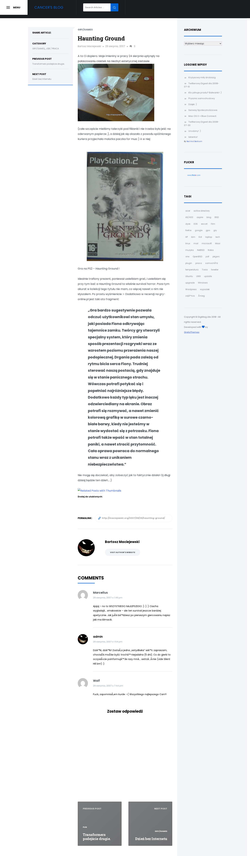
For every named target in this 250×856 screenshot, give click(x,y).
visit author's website (122, 552)
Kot (200, 237)
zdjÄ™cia (190, 295)
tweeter (214, 269)
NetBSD (200, 250)
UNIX (198, 276)
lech (217, 237)
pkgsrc (216, 256)
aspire (200, 217)
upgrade (190, 282)
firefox (188, 230)
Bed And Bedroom (194, 141)
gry (215, 230)
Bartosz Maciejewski (89, 46)
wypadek (205, 289)
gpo (208, 230)
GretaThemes (191, 332)
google (198, 230)
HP (186, 237)
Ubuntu (189, 276)
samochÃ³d (211, 263)
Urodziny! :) (194, 131)
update (208, 276)
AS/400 (189, 217)
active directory (202, 210)
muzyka (189, 250)
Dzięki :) (192, 104)
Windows (203, 282)
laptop (208, 237)
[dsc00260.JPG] (116, 92)
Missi (217, 243)
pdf (207, 256)
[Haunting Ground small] (125, 206)
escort (204, 223)
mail (196, 243)
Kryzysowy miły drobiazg (202, 77)
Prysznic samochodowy (201, 98)
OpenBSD (197, 256)
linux (187, 243)
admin (98, 637)
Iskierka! (193, 137)
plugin (188, 263)
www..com (193, 175)
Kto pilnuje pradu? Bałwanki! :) (205, 92)
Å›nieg (201, 295)
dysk (187, 223)
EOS (196, 223)
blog (208, 217)
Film (213, 223)
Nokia (211, 250)
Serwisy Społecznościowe (202, 110)
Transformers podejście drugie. (48, 63)
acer (187, 210)
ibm (193, 237)
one (187, 256)
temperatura (191, 269)
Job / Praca (52, 48)
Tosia (205, 269)
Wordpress (191, 289)
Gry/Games (38, 48)
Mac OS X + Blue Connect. (202, 116)
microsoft (207, 243)
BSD (217, 217)
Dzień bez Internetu (41, 79)
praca (198, 263)
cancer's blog (48, 7)
